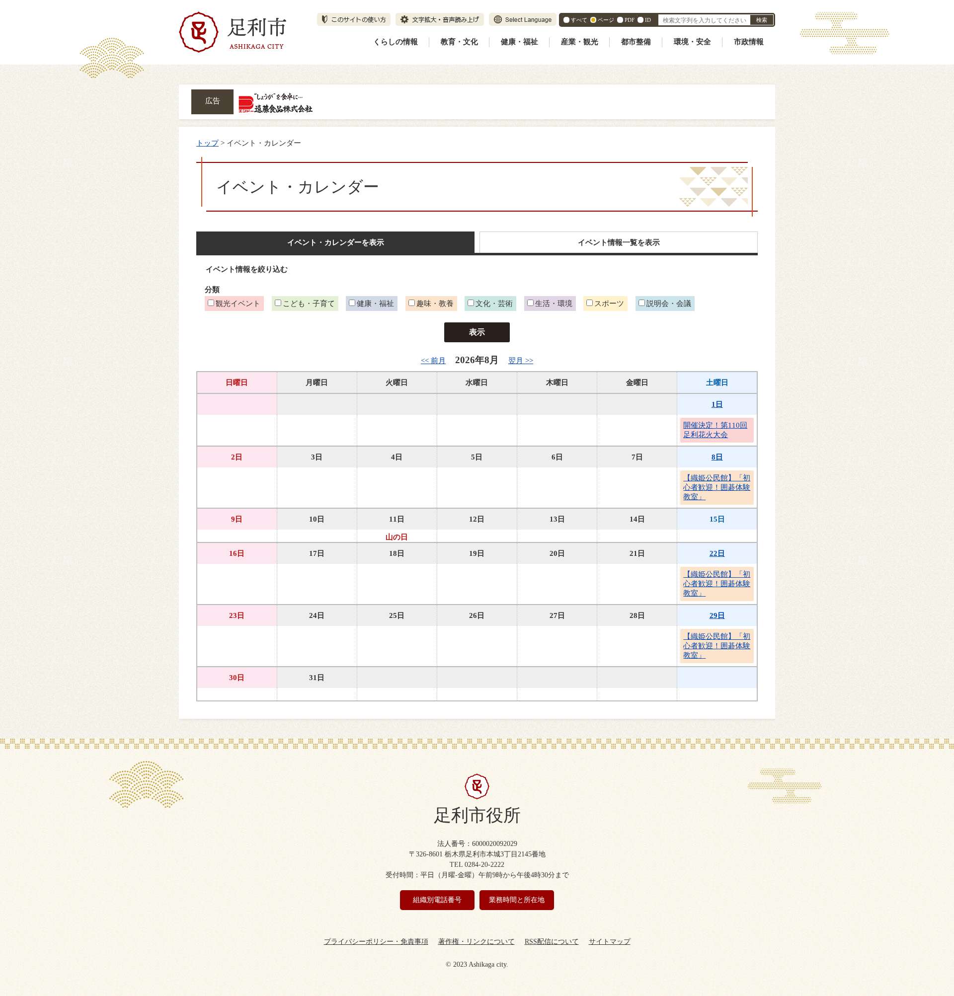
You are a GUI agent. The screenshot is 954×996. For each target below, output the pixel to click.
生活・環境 (553, 303)
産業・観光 (579, 42)
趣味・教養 (435, 303)
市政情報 (749, 42)
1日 (717, 404)
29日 (717, 615)
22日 (717, 553)
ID (648, 20)
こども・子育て (309, 303)
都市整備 (636, 42)
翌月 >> (520, 360)
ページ (606, 20)
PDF (630, 20)
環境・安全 (692, 42)
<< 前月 (433, 360)
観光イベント (238, 303)
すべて (579, 20)
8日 (717, 457)
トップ (207, 143)
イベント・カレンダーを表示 (335, 242)
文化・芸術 (494, 303)
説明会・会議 (668, 303)
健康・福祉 (519, 42)
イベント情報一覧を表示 (619, 242)
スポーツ (609, 303)
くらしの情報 (395, 42)
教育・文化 (459, 42)
